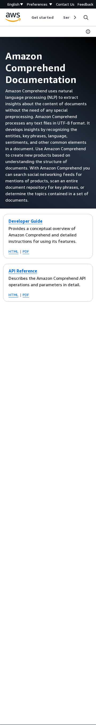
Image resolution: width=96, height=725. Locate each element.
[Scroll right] (74, 17)
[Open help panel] (88, 31)
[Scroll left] (27, 17)
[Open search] (86, 17)
